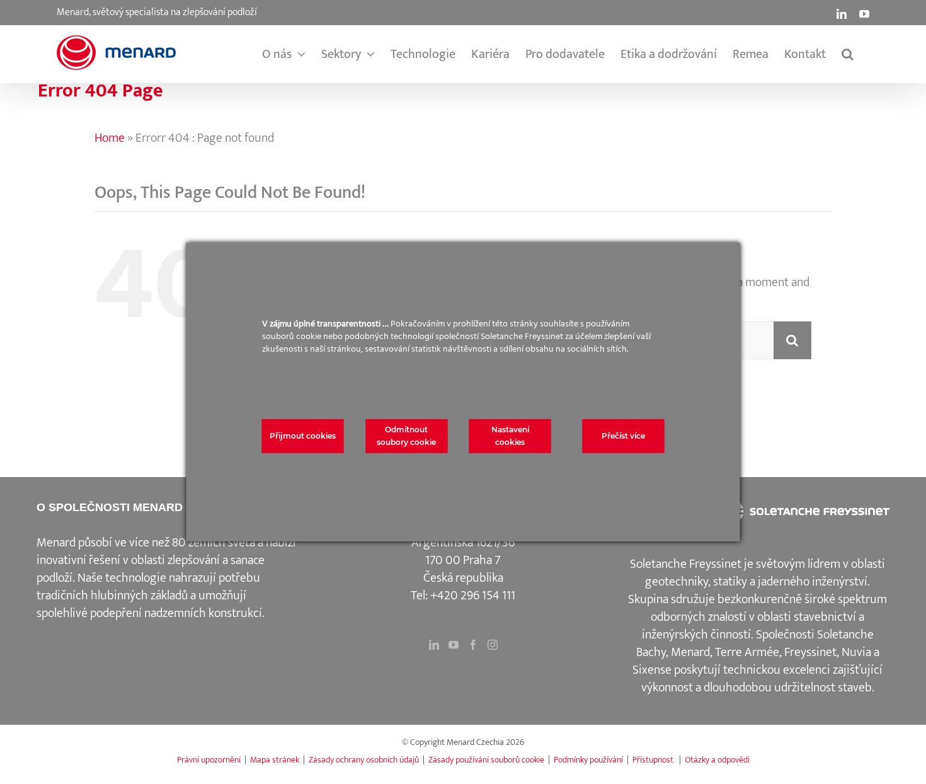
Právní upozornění (209, 759)
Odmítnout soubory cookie (406, 436)
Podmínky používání (588, 759)
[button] (848, 54)
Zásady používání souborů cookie (486, 759)
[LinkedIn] (434, 645)
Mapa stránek (274, 759)
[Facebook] (473, 645)
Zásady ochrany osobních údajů (364, 759)
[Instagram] (493, 645)
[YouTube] (454, 645)
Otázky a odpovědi (717, 759)
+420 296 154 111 (472, 595)
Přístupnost (653, 759)
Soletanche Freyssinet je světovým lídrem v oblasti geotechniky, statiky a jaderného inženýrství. (757, 572)
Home (52, 107)
